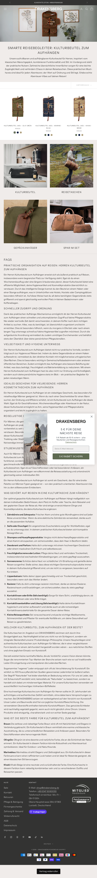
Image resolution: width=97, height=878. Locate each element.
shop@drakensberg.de (47, 788)
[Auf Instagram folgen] (11, 837)
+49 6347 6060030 (47, 791)
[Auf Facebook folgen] (5, 837)
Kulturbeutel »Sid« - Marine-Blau (48, 127)
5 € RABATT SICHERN (71, 456)
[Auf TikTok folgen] (36, 837)
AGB (6, 821)
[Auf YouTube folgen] (29, 837)
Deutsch (47, 844)
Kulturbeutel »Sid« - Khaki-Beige (79, 127)
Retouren (8, 797)
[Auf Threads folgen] (17, 837)
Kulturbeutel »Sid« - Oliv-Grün (18, 126)
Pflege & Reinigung (13, 802)
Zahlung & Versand (13, 811)
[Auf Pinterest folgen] (23, 837)
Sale (6, 788)
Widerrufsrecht (12, 816)
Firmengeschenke (13, 806)
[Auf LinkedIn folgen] (42, 837)
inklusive (59, 2)
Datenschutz (10, 825)
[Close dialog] (92, 416)
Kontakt (8, 792)
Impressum (9, 830)
